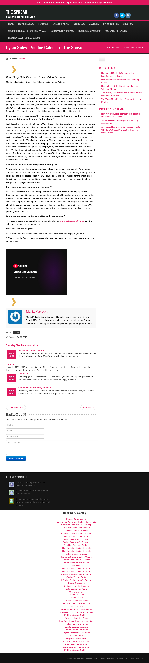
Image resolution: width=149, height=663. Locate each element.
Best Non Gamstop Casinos (76, 545)
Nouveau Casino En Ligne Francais (76, 612)
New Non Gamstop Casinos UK (24, 38)
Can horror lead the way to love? (34, 387)
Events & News (61, 24)
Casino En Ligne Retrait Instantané (27, 31)
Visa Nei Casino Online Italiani (76, 603)
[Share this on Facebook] (32, 69)
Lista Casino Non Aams (76, 589)
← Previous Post (16, 407)
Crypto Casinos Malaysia (76, 627)
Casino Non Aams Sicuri (76, 644)
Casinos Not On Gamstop (76, 530)
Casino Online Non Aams (76, 600)
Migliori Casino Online (76, 638)
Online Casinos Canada (76, 554)
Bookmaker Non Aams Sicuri (76, 647)
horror (16, 332)
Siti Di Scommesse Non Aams (76, 641)
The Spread (16, 12)
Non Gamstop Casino (89, 31)
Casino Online (76, 597)
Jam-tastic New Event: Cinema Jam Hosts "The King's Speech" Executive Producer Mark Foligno (120, 130)
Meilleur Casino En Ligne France (76, 574)
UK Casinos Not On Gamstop (76, 527)
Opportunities (111, 24)
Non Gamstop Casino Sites (76, 562)
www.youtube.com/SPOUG (72, 221)
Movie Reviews (26, 24)
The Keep (23, 374)
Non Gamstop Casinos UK (76, 536)
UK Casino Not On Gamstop (76, 586)
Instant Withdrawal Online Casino (76, 557)
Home (11, 24)
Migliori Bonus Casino (76, 519)
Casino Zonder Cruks (76, 577)
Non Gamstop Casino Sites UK (76, 548)
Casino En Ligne (76, 595)
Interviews (79, 24)
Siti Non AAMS (76, 635)
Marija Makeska (37, 311)
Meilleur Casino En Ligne (76, 624)
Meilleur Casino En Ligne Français (76, 609)
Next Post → (88, 407)
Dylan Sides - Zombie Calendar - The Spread (45, 47)
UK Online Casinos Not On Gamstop (76, 533)
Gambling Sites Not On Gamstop (76, 525)
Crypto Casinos (76, 592)
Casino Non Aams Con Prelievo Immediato (76, 522)
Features (43, 24)
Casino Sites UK (76, 565)
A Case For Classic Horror (31, 350)
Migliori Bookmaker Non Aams (76, 632)
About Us (128, 24)
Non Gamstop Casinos (62, 31)
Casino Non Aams (76, 583)
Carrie (11, 364)
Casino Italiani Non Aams (76, 618)
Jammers (94, 24)
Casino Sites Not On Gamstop (76, 539)
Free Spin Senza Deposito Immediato (76, 621)
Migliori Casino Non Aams (76, 630)
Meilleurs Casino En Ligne (76, 615)
